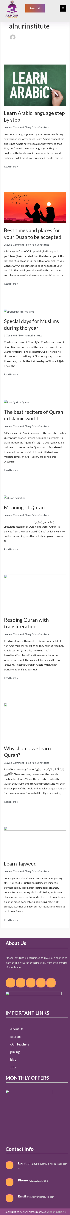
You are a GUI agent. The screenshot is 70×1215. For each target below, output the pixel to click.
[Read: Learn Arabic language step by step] (35, 84)
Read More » (11, 166)
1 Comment (10, 335)
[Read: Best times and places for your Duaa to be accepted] (35, 207)
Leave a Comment (14, 127)
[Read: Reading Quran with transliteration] (35, 593)
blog (28, 127)
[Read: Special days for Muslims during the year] (19, 311)
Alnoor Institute (56, 1211)
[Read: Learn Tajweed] (35, 841)
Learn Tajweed (20, 863)
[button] (35, 8)
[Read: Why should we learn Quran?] (35, 721)
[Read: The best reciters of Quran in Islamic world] (16, 402)
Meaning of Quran (24, 507)
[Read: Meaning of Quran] (15, 497)
